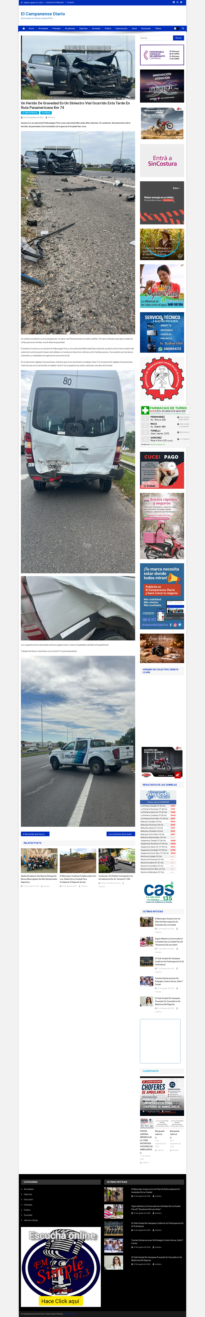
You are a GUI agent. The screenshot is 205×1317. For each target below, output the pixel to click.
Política (108, 28)
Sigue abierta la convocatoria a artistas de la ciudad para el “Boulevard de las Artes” (169, 942)
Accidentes (70, 28)
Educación (28, 1199)
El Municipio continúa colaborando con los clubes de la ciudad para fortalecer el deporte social (78, 879)
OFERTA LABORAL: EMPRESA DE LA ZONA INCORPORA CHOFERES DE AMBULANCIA (146, 1140)
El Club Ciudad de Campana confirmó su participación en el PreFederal (169, 961)
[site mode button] (176, 28)
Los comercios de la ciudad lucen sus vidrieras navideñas (122, 834)
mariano (51, 117)
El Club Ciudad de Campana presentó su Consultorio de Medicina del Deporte (167, 1001)
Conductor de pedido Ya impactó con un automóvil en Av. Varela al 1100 (116, 877)
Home (31, 28)
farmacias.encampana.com (158, 444)
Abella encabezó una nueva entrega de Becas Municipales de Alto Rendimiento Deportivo (39, 879)
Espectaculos (121, 28)
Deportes (83, 28)
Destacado (146, 28)
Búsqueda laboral (159, 1132)
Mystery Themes (69, 1314)
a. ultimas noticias (30, 113)
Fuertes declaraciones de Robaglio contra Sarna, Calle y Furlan (169, 981)
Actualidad (43, 28)
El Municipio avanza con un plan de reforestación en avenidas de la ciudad (167, 922)
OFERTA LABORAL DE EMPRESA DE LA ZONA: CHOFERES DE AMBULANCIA (161, 1103)
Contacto (70, 2)
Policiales (56, 28)
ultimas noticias (31, 1220)
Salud (134, 28)
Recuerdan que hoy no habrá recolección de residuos (37, 834)
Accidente (46, 113)
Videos (158, 28)
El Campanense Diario (43, 13)
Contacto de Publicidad (55, 2)
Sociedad (96, 28)
